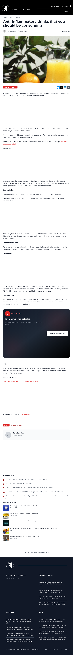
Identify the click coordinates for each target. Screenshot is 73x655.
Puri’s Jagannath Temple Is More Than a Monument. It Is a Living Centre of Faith (52, 603)
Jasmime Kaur (11, 31)
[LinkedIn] (58, 649)
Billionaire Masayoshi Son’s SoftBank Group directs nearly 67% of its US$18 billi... (18, 621)
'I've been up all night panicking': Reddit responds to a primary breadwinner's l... (52, 632)
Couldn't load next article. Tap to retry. (36, 552)
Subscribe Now (56, 333)
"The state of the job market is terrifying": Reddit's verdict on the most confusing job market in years (37, 497)
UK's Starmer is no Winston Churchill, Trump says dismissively (26, 479)
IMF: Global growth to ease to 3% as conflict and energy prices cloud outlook (19, 628)
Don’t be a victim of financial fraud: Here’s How (20, 381)
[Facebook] (46, 649)
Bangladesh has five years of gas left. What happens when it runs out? (51, 591)
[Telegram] (66, 649)
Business (10, 612)
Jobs (41, 612)
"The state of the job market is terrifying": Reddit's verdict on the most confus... (52, 620)
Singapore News (46, 575)
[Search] (70, 6)
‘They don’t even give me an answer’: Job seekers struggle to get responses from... (52, 639)
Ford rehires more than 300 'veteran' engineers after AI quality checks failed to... (19, 641)
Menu (66, 11)
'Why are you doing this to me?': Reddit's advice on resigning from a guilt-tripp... (52, 626)
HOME (53, 6)
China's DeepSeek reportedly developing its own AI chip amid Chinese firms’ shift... (20, 634)
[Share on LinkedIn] (65, 87)
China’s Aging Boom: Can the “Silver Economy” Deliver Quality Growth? (29, 488)
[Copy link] (68, 87)
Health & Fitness (14, 18)
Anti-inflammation (17, 425)
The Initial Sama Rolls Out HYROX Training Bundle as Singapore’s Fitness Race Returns (34, 492)
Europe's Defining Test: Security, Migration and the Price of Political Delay (53, 597)
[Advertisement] (36, 112)
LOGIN (58, 6)
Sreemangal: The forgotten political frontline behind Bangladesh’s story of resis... (51, 584)
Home (5, 18)
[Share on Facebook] (58, 87)
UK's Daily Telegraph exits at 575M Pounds (20, 483)
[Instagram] (54, 649)
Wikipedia (26, 414)
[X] (50, 649)
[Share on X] (61, 87)
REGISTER (65, 6)
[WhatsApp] (62, 649)
